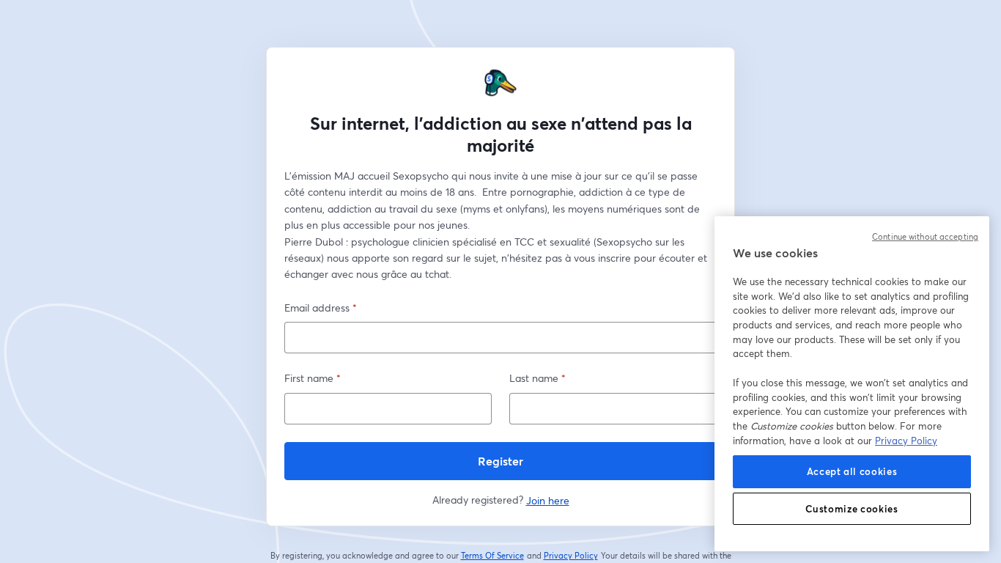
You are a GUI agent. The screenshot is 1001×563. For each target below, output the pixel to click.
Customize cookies (851, 508)
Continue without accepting (925, 237)
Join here (547, 500)
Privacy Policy (571, 556)
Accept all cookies (852, 471)
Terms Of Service (493, 556)
